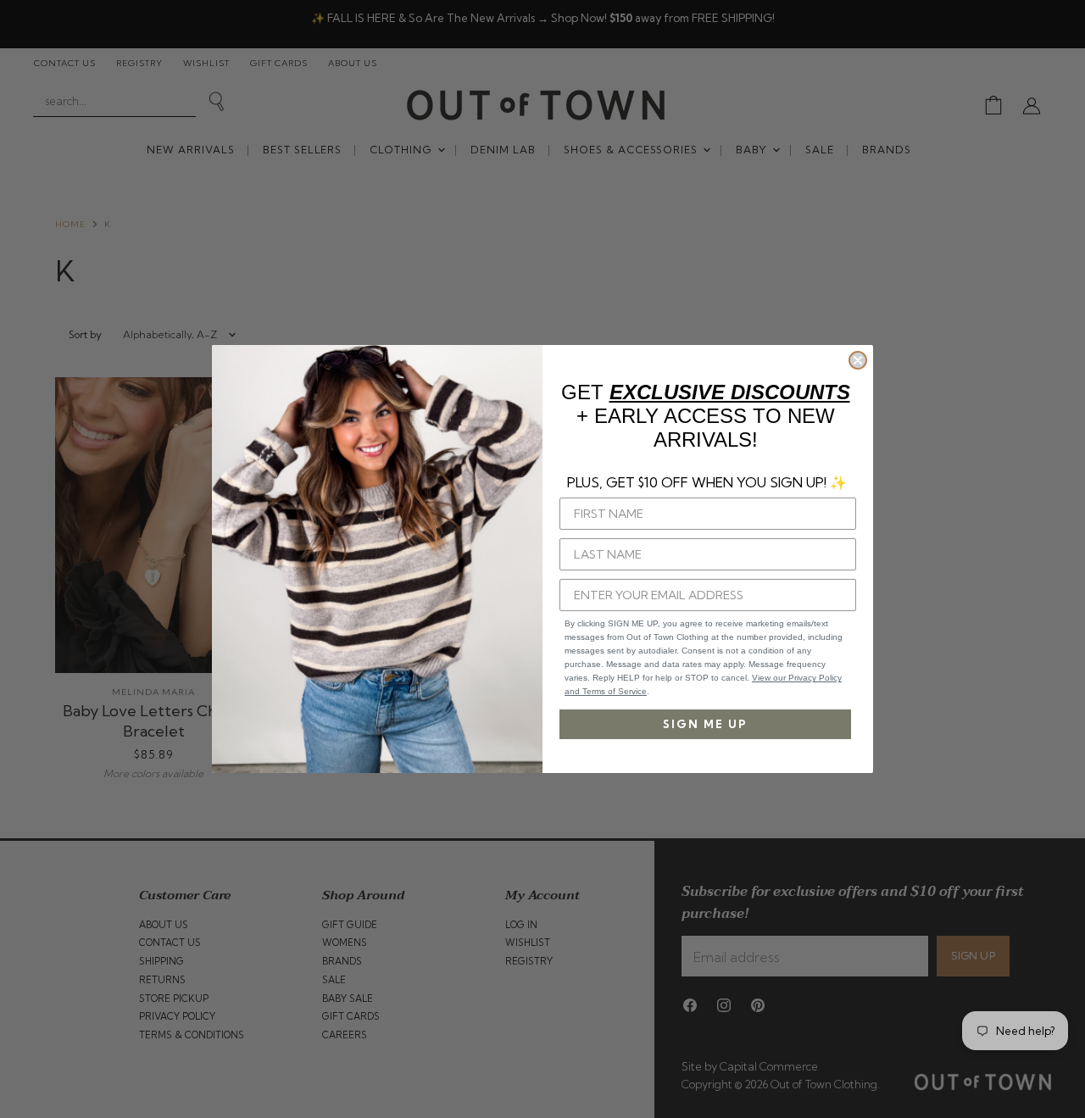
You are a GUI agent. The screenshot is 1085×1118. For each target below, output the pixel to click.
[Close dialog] (857, 360)
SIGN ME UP (705, 724)
